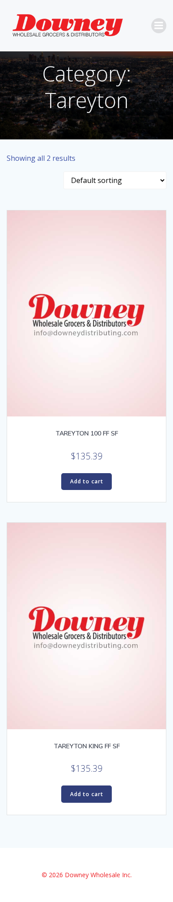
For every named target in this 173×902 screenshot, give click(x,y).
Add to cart (86, 481)
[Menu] (158, 25)
